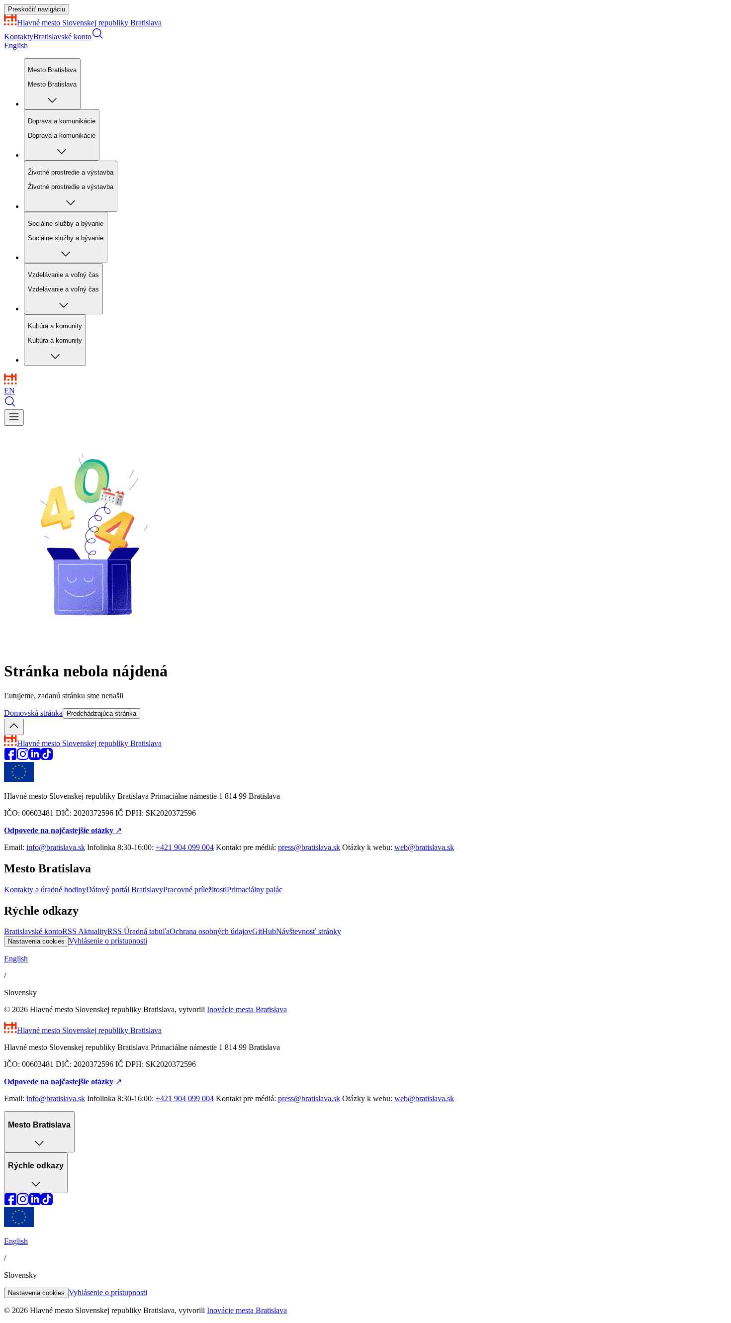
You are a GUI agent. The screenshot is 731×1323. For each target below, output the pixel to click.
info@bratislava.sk (55, 847)
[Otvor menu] (14, 417)
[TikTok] (47, 757)
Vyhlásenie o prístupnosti (108, 941)
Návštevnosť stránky (308, 931)
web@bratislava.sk (424, 847)
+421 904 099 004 (185, 847)
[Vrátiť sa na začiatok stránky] (14, 727)
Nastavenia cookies (36, 941)
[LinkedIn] (35, 757)
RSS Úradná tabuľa (138, 931)
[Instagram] (22, 757)
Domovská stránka (33, 713)
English (16, 45)
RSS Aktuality (84, 931)
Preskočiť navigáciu (36, 9)
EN (9, 390)
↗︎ (63, 830)
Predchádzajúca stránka (101, 713)
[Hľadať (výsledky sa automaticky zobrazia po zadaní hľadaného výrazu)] (97, 36)
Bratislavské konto (62, 36)
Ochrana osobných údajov (211, 931)
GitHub (264, 931)
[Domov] (10, 382)
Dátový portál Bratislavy (124, 889)
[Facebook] (10, 757)
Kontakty (18, 36)
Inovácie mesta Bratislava (247, 1009)
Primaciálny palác (254, 889)
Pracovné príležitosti (195, 889)
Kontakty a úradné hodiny (45, 889)
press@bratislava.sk (309, 847)
